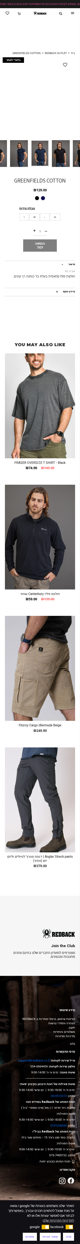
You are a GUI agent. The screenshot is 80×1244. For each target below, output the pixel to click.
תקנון (72, 1027)
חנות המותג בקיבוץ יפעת (55, 1161)
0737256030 (58, 1125)
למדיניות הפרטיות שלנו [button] (58, 1220)
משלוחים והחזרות (64, 1032)
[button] (69, 1227)
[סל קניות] (19, 13)
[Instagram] (62, 1180)
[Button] (7, 13)
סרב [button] (68, 1236)
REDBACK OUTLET (56, 53)
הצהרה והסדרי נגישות (61, 1023)
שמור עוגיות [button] (50, 1236)
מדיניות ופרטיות (65, 1036)
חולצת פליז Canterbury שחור (40, 594)
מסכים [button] (29, 1236)
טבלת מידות (27, 208)
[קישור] (40, 13)
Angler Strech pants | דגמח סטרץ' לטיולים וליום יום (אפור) (40, 858)
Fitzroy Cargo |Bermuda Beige (40, 725)
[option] (40, 97)
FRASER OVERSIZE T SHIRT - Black (40, 462)
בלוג (72, 1044)
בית (73, 53)
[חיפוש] (60, 14)
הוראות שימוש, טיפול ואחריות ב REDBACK (48, 1019)
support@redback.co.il (34, 1060)
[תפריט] (72, 13)
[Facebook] (70, 1180)
